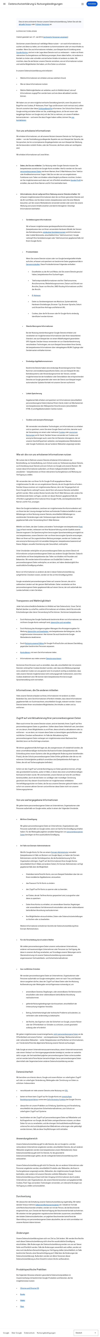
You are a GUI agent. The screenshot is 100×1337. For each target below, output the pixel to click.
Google (6, 1333)
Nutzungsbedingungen (46, 1333)
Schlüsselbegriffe (45, 109)
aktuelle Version (25, 24)
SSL (66, 1091)
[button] (4, 4)
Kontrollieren (25, 652)
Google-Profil (76, 180)
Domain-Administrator (59, 852)
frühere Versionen (42, 24)
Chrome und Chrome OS (29, 1288)
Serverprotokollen (33, 264)
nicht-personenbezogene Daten (66, 1034)
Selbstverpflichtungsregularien (47, 1205)
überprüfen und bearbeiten (38, 631)
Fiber (22, 1306)
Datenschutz (29, 1333)
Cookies (62, 432)
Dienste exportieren (53, 658)
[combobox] (86, 1333)
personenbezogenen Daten (30, 171)
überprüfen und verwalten (61, 622)
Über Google (17, 1333)
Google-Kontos (22, 52)
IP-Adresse (36, 295)
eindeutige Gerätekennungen (54, 232)
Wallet (22, 1300)
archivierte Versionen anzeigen (56, 37)
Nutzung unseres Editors (34, 643)
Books (22, 1294)
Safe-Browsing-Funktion (56, 1100)
